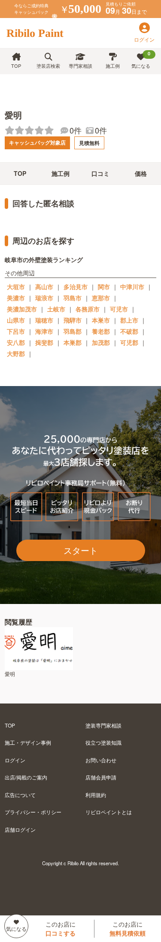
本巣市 (101, 320)
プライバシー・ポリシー (33, 811)
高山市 (44, 286)
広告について (20, 794)
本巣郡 (73, 342)
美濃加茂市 (22, 309)
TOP (16, 65)
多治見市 (76, 286)
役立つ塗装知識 (103, 742)
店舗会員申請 (100, 777)
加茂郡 (101, 342)
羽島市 (73, 297)
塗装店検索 (48, 65)
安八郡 (16, 342)
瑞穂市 (44, 320)
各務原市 (88, 309)
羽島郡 (73, 331)
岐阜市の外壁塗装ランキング (44, 259)
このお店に (61, 928)
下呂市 (16, 331)
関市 (104, 286)
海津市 (44, 331)
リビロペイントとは (108, 811)
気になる (141, 59)
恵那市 (101, 297)
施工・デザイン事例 (28, 742)
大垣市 (16, 286)
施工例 (113, 65)
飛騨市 (73, 320)
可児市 (119, 309)
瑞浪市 (44, 297)
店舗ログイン (20, 829)
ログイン (15, 760)
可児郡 (129, 342)
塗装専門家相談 (103, 725)
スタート (81, 550)
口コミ (100, 173)
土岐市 (56, 309)
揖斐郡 (44, 342)
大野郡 (16, 353)
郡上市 (129, 320)
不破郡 (129, 331)
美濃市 (16, 297)
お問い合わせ (100, 760)
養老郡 (101, 331)
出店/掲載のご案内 (26, 777)
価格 (141, 173)
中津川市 (132, 286)
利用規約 (95, 794)
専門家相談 (80, 65)
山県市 (16, 320)
